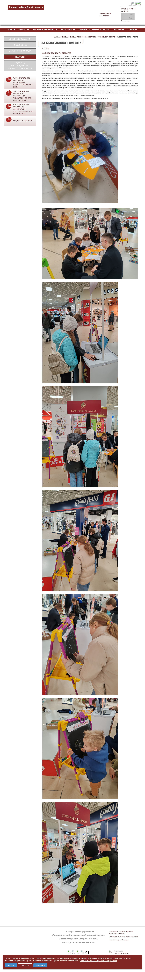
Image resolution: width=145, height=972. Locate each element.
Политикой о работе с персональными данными (98, 961)
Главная (11, 29)
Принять (11, 965)
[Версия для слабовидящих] (133, 3)
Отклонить (40, 965)
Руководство (20, 45)
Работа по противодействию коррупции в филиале (20, 66)
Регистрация (125, 21)
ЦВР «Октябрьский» (121, 953)
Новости (20, 57)
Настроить (25, 965)
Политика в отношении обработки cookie (123, 937)
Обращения (118, 29)
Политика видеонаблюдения (119, 940)
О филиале (24, 29)
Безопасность (68, 29)
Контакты (132, 29)
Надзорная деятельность (45, 29)
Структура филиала (20, 51)
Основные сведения (20, 39)
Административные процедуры (94, 29)
